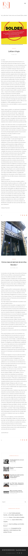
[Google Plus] (25, 215)
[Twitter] (22, 215)
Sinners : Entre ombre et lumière (16, 517)
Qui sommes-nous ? (11, 553)
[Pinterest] (26, 215)
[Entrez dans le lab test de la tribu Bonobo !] (14, 238)
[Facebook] (21, 215)
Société (14, 48)
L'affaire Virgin (14, 51)
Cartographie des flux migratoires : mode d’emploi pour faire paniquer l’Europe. (12, 530)
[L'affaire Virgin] (14, 33)
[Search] (25, 501)
